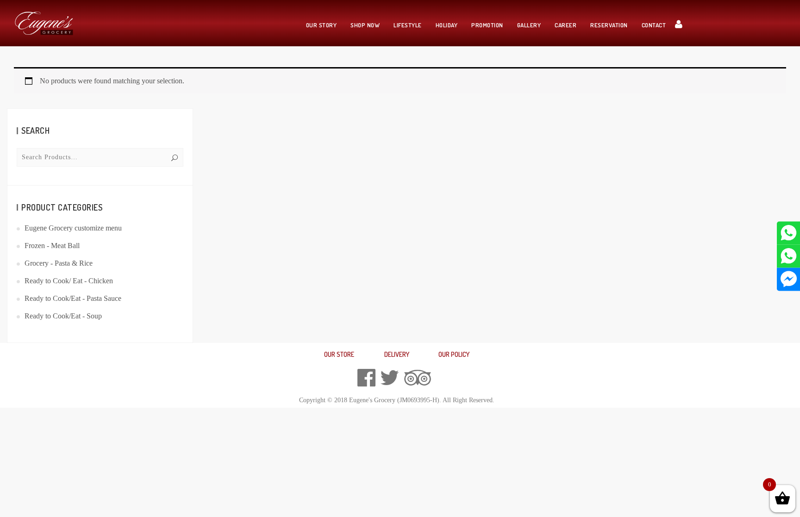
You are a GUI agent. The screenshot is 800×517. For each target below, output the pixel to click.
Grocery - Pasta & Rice (59, 263)
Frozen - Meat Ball (52, 245)
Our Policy (453, 354)
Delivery (396, 354)
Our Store (339, 354)
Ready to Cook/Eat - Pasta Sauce (73, 298)
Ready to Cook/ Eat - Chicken (69, 281)
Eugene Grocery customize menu (73, 228)
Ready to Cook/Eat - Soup (63, 316)
